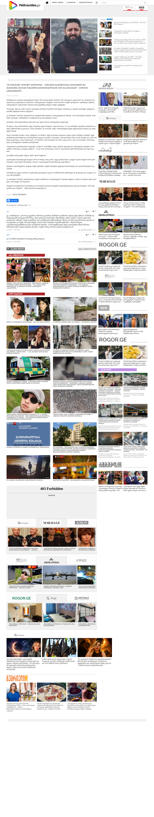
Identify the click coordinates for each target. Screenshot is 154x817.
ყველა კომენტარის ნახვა (87, 249)
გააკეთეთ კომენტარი (17, 249)
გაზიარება (14, 200)
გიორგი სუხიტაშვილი (19, 194)
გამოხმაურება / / (88, 230)
